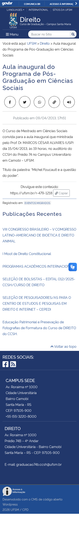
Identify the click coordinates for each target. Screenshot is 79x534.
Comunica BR (32, 3)
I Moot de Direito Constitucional (27, 253)
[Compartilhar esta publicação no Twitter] (25, 102)
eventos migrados (37, 203)
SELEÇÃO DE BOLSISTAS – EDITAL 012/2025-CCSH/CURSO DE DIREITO (39, 281)
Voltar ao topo (65, 346)
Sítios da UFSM (62, 9)
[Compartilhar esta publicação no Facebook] (10, 102)
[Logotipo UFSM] (13, 19)
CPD (25, 509)
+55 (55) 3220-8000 (21, 416)
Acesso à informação (63, 3)
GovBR (7, 3)
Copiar (64, 193)
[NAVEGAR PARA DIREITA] (76, 3)
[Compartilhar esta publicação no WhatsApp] (39, 102)
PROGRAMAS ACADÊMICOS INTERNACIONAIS (39, 266)
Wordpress (10, 504)
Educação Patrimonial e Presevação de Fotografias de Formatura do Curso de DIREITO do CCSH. (39, 327)
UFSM (15, 509)
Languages (14, 9)
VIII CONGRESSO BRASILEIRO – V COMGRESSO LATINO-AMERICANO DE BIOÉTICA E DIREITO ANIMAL (39, 235)
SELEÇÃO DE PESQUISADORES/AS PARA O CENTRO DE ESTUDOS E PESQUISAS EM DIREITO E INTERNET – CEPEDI (37, 303)
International (38, 9)
